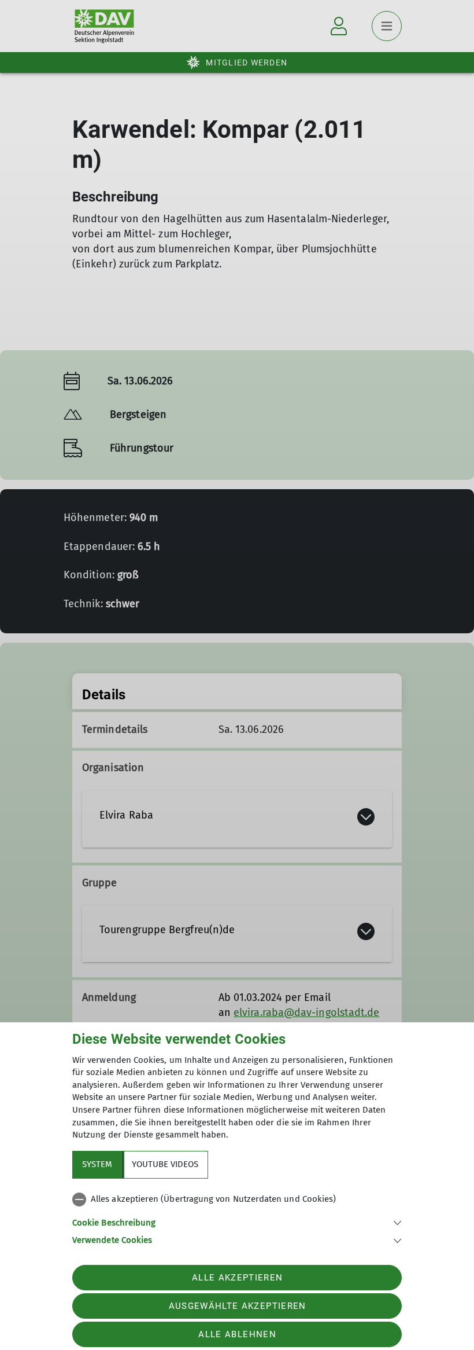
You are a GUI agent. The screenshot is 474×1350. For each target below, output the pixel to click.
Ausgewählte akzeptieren (237, 1306)
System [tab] (97, 1164)
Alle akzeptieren (237, 1277)
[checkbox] (237, 1199)
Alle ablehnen (237, 1334)
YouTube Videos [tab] (165, 1164)
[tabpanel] (237, 1217)
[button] (237, 1222)
